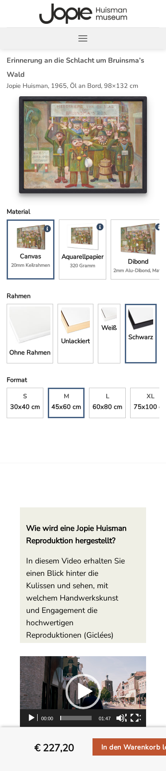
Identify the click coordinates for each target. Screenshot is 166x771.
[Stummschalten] (121, 718)
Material (18, 211)
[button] (82, 38)
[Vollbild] (135, 718)
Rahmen (19, 295)
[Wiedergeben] (32, 718)
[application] (83, 691)
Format (17, 379)
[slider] (76, 718)
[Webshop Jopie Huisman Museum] (83, 13)
